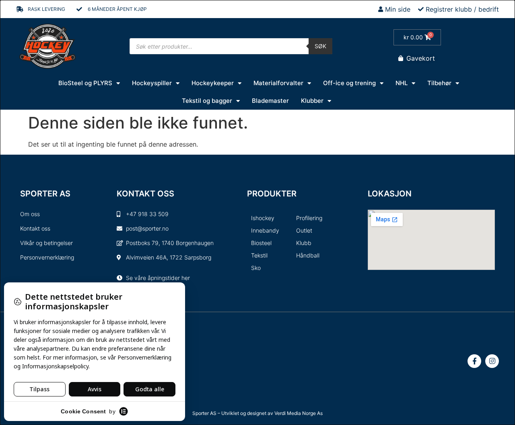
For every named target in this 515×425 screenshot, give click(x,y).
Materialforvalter (278, 83)
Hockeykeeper (213, 83)
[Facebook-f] (474, 361)
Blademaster (270, 100)
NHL (402, 83)
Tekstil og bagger (207, 100)
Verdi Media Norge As (298, 413)
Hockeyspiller (152, 83)
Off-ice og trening (349, 83)
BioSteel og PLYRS (85, 83)
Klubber (312, 100)
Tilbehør (439, 83)
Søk (320, 46)
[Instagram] (492, 361)
